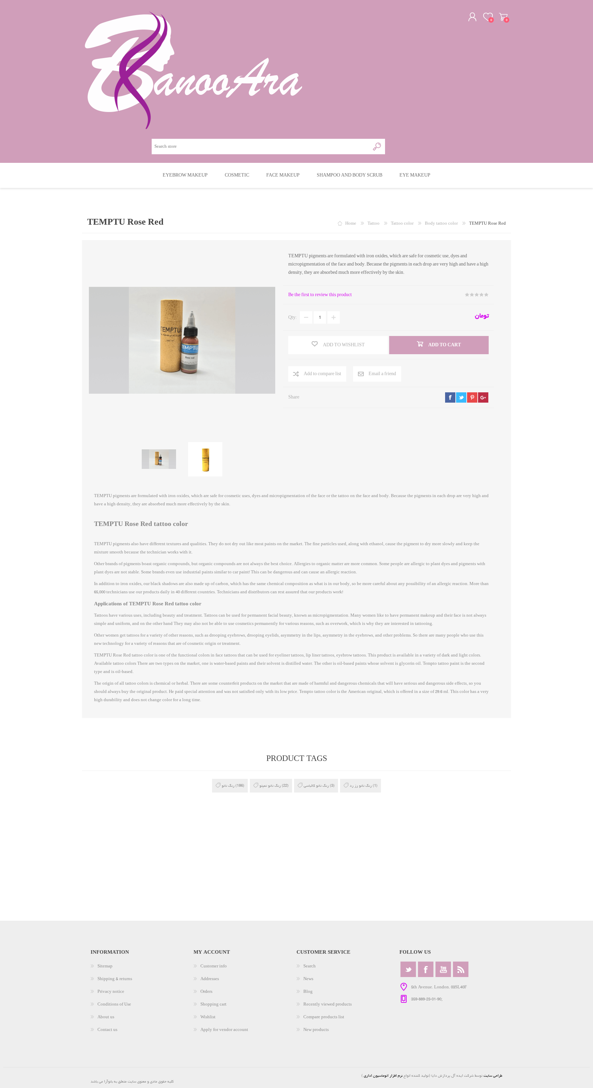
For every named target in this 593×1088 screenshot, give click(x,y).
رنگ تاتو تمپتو (270, 785)
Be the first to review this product (320, 295)
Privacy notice (110, 991)
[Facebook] (425, 969)
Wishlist (208, 1017)
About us (105, 1017)
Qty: (292, 318)
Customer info (213, 966)
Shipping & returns (114, 979)
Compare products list (323, 1017)
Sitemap (105, 966)
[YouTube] (443, 969)
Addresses (209, 979)
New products (316, 1029)
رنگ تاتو (228, 785)
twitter (461, 397)
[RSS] (460, 969)
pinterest (472, 397)
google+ (483, 397)
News (308, 979)
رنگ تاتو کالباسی (316, 785)
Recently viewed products (327, 1004)
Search (309, 966)
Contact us (107, 1029)
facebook (450, 397)
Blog (308, 991)
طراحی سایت (493, 1075)
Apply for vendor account (224, 1029)
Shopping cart (503, 16)
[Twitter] (408, 969)
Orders (206, 991)
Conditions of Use (114, 1004)
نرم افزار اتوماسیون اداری (383, 1075)
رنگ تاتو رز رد (361, 785)
